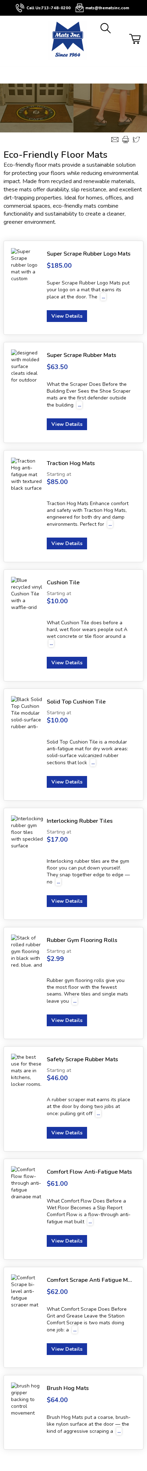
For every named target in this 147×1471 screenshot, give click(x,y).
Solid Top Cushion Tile (76, 702)
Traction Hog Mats (71, 463)
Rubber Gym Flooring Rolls (82, 940)
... (103, 296)
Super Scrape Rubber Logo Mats (89, 254)
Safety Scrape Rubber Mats (82, 1059)
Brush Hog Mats (68, 1388)
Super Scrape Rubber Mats (81, 355)
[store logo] (67, 40)
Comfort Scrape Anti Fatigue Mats (89, 1280)
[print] (125, 139)
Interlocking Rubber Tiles (80, 821)
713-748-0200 (56, 8)
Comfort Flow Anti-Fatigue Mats (89, 1172)
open (7, 75)
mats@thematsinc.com (107, 8)
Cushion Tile (63, 582)
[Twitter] (136, 139)
